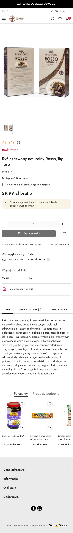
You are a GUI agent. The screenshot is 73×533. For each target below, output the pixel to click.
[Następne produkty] (64, 410)
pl (3, 10)
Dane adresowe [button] (14, 470)
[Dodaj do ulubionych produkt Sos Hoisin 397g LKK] (22, 403)
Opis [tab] (7, 309)
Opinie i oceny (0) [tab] (30, 309)
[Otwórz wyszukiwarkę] (53, 18)
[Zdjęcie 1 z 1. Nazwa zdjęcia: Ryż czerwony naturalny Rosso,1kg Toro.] (8, 128)
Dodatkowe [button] (11, 497)
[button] (11, 142)
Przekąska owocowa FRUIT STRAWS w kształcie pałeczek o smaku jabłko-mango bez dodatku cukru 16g (42, 437)
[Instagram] (39, 508)
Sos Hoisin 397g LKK (13, 436)
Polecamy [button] (21, 393)
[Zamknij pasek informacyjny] (69, 3)
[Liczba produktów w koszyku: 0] (67, 18)
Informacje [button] (10, 479)
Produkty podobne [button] (46, 393)
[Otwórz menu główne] (4, 19)
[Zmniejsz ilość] (4, 224)
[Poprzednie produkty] (8, 410)
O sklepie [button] (9, 488)
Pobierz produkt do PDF (21, 289)
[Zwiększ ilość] (62, 224)
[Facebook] (33, 508)
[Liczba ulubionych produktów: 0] (60, 18)
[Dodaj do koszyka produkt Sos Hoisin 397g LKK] (22, 427)
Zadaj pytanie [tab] (59, 309)
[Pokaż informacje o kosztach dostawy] (48, 259)
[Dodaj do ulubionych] (64, 233)
